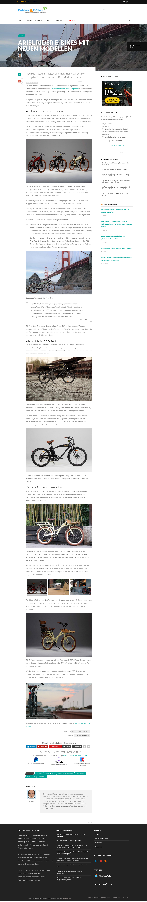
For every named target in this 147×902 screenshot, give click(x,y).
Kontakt (126, 897)
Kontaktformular (24, 877)
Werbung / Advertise (101, 838)
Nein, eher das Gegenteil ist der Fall (116, 129)
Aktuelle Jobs (99, 847)
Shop (71, 20)
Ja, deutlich (108, 124)
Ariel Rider (31, 776)
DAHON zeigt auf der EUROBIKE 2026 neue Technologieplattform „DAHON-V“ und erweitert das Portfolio (116, 224)
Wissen (49, 20)
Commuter (42, 776)
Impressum (105, 897)
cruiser (70, 773)
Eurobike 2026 (110, 204)
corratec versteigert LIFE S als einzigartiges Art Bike (116, 194)
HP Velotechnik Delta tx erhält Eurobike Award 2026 (116, 248)
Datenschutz (116, 897)
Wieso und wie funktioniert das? (75, 755)
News (20, 20)
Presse (97, 834)
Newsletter (98, 843)
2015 (53, 773)
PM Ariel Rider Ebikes (81, 732)
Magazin (38, 20)
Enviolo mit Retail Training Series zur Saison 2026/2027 (116, 164)
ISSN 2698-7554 (93, 897)
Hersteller (61, 20)
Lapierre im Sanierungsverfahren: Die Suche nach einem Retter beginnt (116, 181)
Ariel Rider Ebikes (82, 735)
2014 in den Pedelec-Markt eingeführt (64, 89)
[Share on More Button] (84, 746)
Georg (29, 55)
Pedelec (39, 773)
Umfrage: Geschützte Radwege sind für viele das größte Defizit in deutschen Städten (116, 188)
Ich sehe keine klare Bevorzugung (115, 137)
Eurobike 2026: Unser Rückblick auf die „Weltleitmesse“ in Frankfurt (113, 237)
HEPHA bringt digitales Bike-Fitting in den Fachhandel (69, 872)
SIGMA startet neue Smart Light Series (114, 169)
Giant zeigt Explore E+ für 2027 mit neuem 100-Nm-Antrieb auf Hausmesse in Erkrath (115, 175)
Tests (29, 20)
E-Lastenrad (80, 773)
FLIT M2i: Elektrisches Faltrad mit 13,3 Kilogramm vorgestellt (68, 878)
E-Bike (47, 773)
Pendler (61, 773)
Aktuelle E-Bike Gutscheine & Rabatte (26, 2)
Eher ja (107, 126)
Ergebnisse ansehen (117, 145)
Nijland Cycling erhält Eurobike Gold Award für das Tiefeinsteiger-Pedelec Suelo (116, 259)
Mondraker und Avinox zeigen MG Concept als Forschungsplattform (115, 210)
